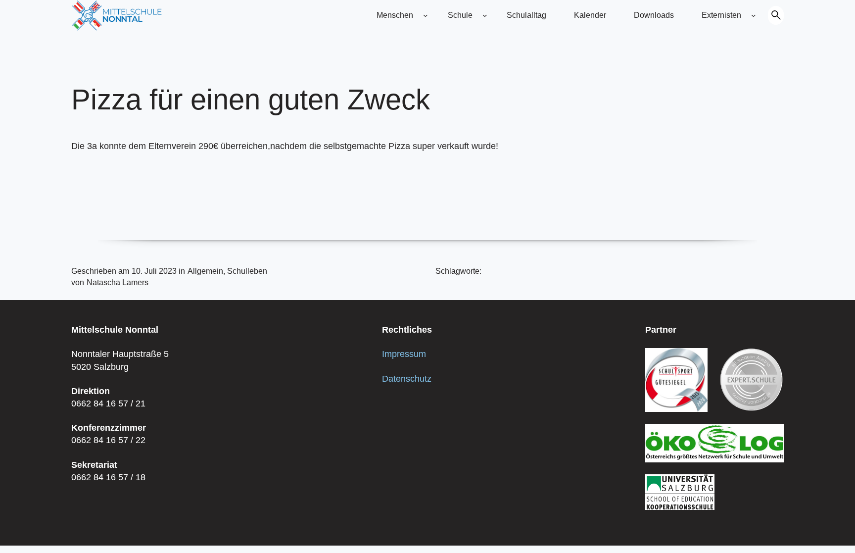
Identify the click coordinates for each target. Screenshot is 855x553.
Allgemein (205, 271)
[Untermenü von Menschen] (425, 15)
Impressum (404, 354)
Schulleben (247, 271)
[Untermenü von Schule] (484, 15)
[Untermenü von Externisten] (753, 15)
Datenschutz (406, 379)
